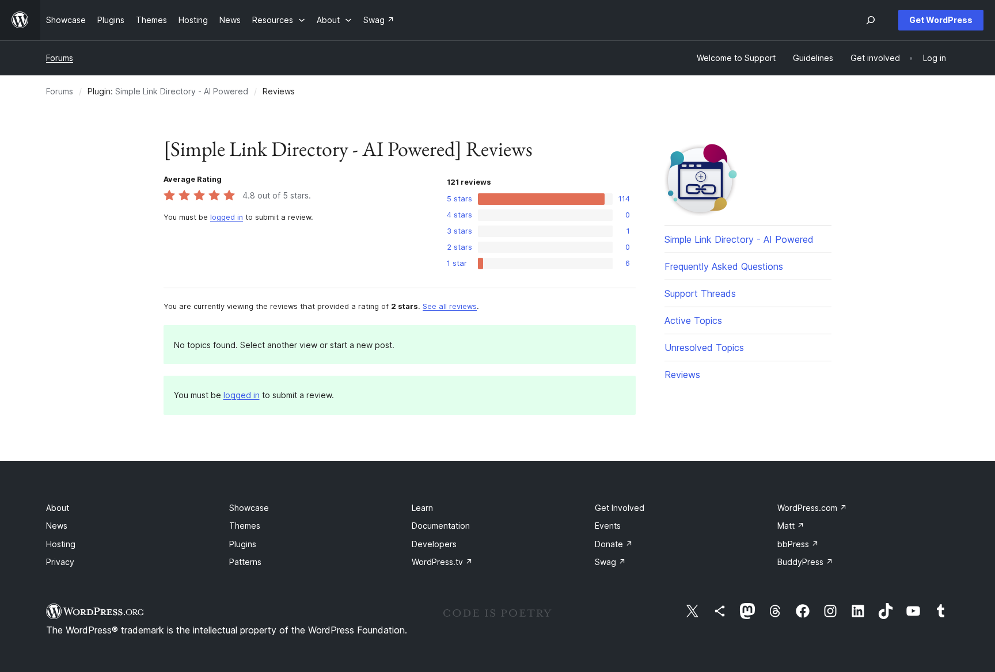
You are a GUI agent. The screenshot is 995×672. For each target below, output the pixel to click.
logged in (226, 217)
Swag (610, 562)
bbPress (798, 544)
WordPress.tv (442, 562)
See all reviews (450, 306)
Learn (422, 508)
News (56, 525)
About (57, 508)
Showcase (249, 508)
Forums (59, 58)
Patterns (245, 562)
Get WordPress (941, 20)
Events (608, 525)
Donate (614, 544)
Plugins (242, 544)
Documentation (441, 525)
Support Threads (700, 293)
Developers (434, 544)
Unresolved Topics (704, 347)
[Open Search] (871, 20)
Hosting (60, 544)
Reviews (682, 374)
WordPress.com (812, 508)
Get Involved (619, 508)
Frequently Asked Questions (723, 266)
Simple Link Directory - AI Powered (181, 91)
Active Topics (693, 320)
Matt (790, 525)
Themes (244, 525)
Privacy (60, 562)
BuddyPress (805, 562)
